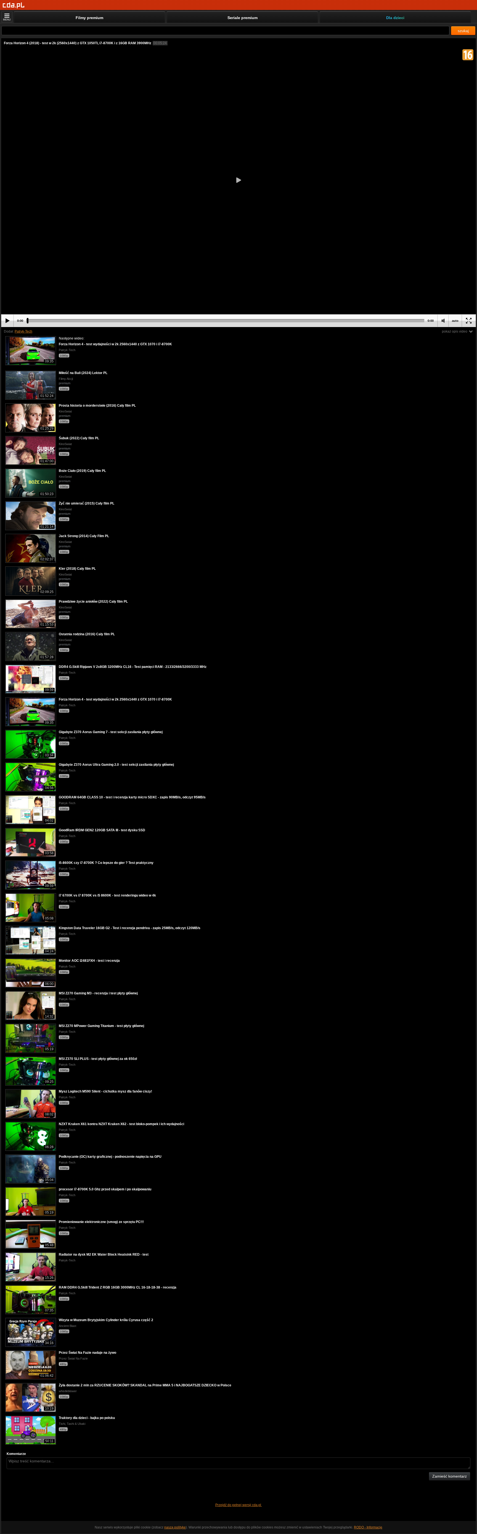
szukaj (463, 30)
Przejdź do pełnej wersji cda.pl (238, 1505)
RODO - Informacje (368, 1527)
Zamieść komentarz (449, 1476)
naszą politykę (175, 1527)
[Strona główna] (14, 5)
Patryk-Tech (23, 331)
